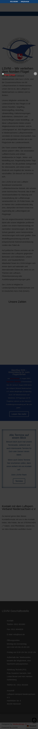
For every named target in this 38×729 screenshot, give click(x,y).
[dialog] (19, 75)
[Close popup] (35, 73)
